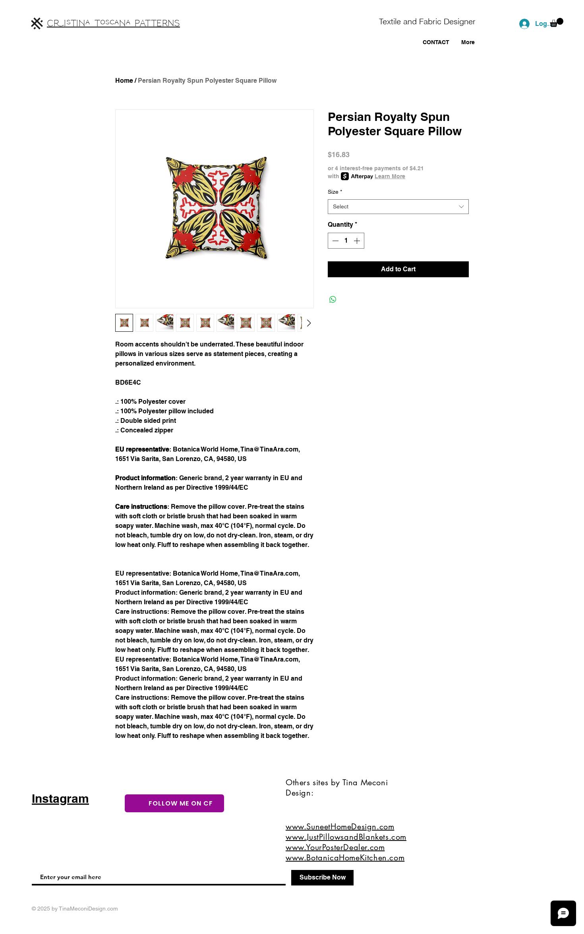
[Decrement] (334, 240)
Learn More (390, 176)
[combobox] (398, 206)
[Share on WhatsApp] (333, 299)
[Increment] (357, 240)
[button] (556, 22)
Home (124, 80)
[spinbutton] (346, 240)
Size (335, 192)
